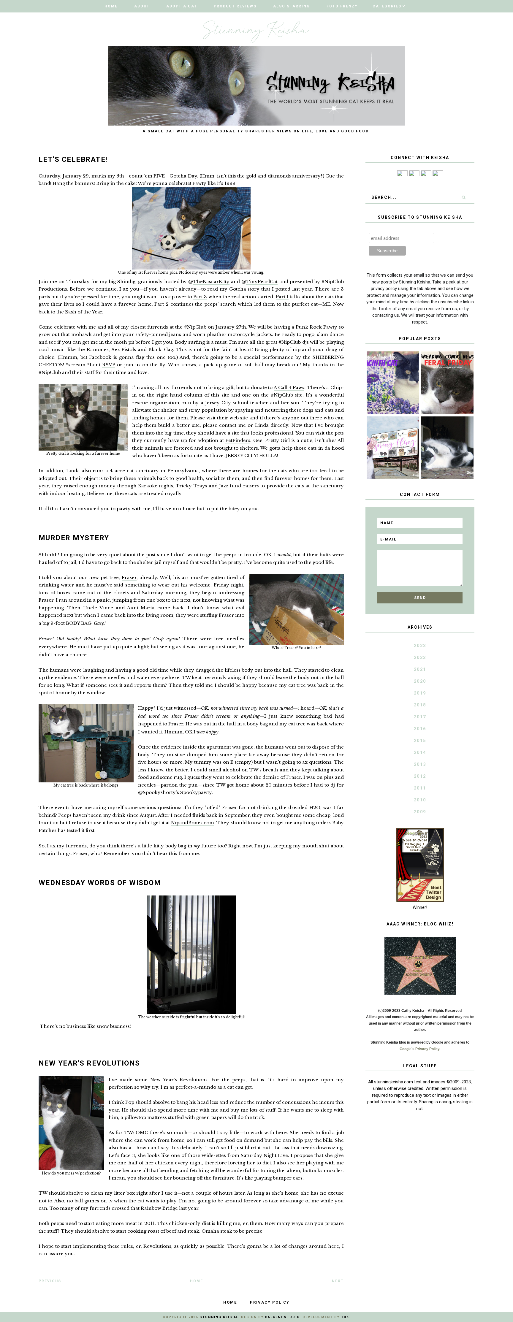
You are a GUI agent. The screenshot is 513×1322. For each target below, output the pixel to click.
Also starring (291, 6)
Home (111, 6)
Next (338, 1281)
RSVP (108, 364)
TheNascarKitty (211, 281)
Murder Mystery (74, 538)
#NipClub (195, 327)
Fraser (129, 577)
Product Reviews (235, 6)
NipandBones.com (192, 822)
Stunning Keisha (219, 1317)
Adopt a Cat (181, 6)
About (142, 6)
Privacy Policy (269, 1302)
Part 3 (200, 296)
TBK (345, 1317)
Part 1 (282, 296)
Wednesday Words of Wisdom (100, 883)
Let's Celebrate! (73, 159)
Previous (50, 1281)
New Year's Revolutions (89, 1063)
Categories (387, 6)
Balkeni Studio (282, 1317)
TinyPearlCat (262, 281)
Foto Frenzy (342, 6)
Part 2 (161, 304)
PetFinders (237, 440)
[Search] (463, 197)
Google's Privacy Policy (419, 1049)
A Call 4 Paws (289, 387)
